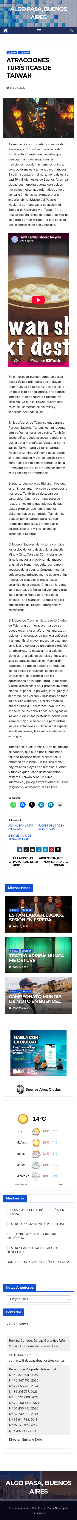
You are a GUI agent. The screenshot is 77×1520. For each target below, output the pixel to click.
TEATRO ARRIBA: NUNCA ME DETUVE (36, 958)
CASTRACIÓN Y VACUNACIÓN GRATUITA (38, 1262)
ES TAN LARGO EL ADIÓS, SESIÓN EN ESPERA (36, 917)
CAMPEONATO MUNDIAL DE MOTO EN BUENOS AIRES (36, 1001)
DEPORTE (26, 992)
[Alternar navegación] (39, 30)
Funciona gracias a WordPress (27, 1508)
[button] (71, 30)
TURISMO (24, 53)
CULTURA (26, 910)
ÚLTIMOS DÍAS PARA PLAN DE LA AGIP (25, 862)
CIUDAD (12, 53)
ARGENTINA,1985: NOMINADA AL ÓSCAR (51, 862)
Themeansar (38, 1512)
